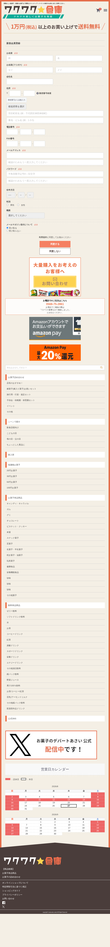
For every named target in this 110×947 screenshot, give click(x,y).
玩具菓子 (11, 561)
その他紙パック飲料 (16, 703)
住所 (8, 88)
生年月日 (10, 190)
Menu (106, 8)
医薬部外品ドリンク (16, 708)
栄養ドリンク (13, 657)
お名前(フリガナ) (14, 65)
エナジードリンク (15, 662)
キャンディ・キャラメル (18, 503)
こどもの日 (12, 433)
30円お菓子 (12, 476)
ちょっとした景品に (16, 444)
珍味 (9, 578)
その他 (10, 411)
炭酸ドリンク (13, 645)
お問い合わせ (8, 898)
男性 (12, 205)
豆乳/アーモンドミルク (17, 697)
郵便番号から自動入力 (16, 100)
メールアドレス (13, 150)
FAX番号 (10, 138)
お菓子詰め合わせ (16, 377)
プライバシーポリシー (12, 894)
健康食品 (11, 566)
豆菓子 (10, 543)
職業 (8, 210)
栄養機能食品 (13, 572)
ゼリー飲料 (12, 611)
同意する (55, 244)
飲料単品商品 (14, 605)
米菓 (9, 532)
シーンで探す (14, 421)
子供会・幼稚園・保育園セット (21, 400)
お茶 (9, 628)
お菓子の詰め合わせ (11, 877)
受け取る (12, 228)
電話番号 (10, 127)
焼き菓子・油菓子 (15, 555)
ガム (9, 509)
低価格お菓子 (14, 464)
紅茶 (9, 639)
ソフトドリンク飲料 (16, 616)
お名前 (9, 53)
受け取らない (14, 231)
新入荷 (11, 454)
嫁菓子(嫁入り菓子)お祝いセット (21, 388)
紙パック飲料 (13, 674)
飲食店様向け (13, 427)
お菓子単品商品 (15, 497)
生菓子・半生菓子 (15, 549)
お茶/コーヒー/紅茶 (15, 691)
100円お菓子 (12, 487)
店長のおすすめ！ (15, 383)
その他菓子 (12, 595)
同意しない (55, 251)
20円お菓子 (12, 470)
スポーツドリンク (15, 651)
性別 (8, 201)
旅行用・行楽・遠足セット (19, 394)
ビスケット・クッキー (17, 526)
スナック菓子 (13, 538)
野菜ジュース (13, 680)
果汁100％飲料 (13, 685)
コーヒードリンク (15, 634)
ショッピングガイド (11, 890)
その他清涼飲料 (14, 668)
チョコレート (13, 520)
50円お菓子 (12, 482)
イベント (11, 406)
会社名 (9, 76)
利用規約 (43, 237)
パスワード (11, 169)
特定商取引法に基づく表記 (14, 886)
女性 (22, 205)
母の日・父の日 (14, 439)
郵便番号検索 (45, 93)
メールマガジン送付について (19, 224)
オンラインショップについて (15, 882)
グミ (9, 515)
